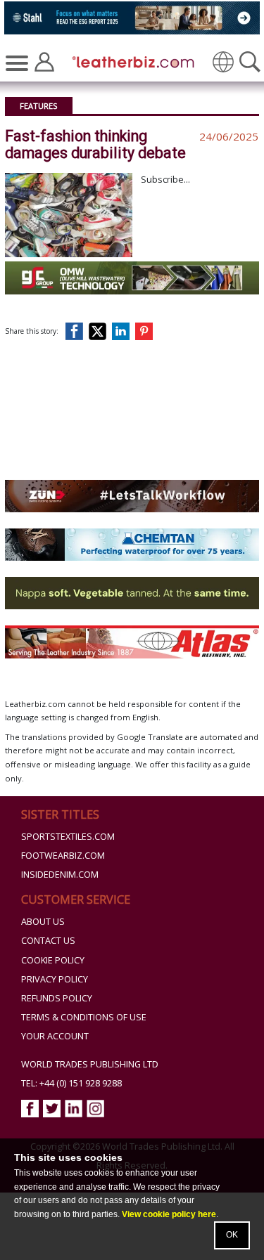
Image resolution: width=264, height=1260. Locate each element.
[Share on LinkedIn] (123, 331)
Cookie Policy (52, 960)
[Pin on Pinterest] (146, 331)
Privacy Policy (54, 979)
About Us (43, 922)
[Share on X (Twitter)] (100, 331)
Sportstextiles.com (68, 837)
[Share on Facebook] (77, 331)
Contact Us (48, 941)
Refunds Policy (56, 998)
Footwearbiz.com (63, 856)
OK (232, 1235)
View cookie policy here (169, 1214)
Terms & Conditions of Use (83, 1017)
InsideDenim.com (60, 875)
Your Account (55, 1036)
